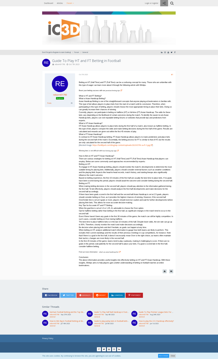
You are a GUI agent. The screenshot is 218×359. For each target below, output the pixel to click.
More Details (163, 356)
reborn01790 (60, 64)
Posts (49, 103)
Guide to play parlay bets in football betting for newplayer (117, 321)
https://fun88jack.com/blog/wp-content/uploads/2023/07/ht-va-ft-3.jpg (121, 145)
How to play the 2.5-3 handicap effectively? (156, 321)
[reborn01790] (45, 314)
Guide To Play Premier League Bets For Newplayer (160, 312)
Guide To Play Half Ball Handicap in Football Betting (115, 312)
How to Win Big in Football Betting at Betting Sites (70, 321)
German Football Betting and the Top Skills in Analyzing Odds (75, 312)
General (52, 317)
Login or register (151, 3)
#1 (172, 74)
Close (173, 356)
